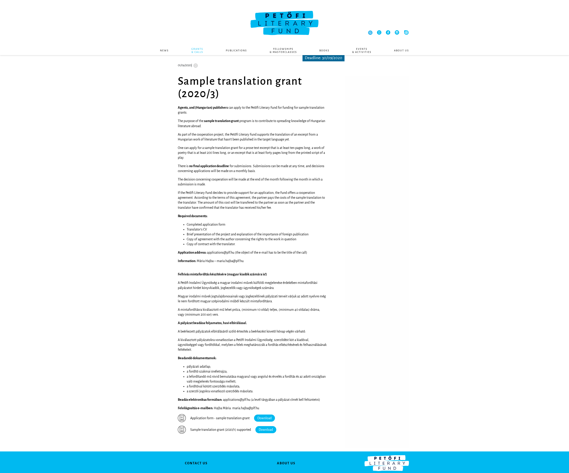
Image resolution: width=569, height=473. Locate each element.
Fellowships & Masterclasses (283, 50)
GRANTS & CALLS (197, 50)
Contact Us (196, 463)
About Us (401, 50)
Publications (236, 50)
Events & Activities (361, 50)
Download (264, 418)
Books (324, 50)
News (164, 50)
